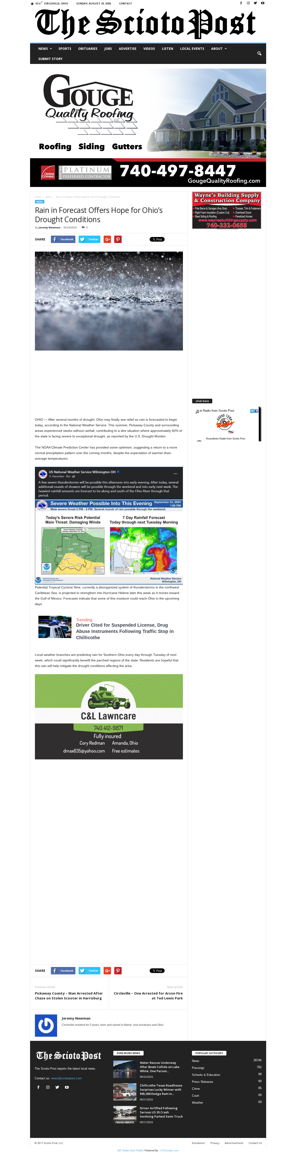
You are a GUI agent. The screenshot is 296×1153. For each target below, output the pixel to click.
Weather (197, 1102)
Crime (196, 1088)
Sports (65, 48)
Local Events (192, 48)
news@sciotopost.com (66, 1078)
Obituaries (87, 48)
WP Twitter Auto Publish (130, 1150)
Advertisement (234, 1143)
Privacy (214, 1143)
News (43, 48)
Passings (198, 1068)
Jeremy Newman (50, 227)
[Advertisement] (109, 384)
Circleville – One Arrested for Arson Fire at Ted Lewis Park (148, 995)
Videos (149, 48)
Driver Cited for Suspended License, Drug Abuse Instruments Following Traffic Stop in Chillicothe (125, 631)
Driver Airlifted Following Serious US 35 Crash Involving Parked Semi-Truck (161, 1112)
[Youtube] (262, 3)
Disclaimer (198, 1143)
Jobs (108, 48)
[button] (259, 54)
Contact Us (255, 1143)
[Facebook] (241, 3)
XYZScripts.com (169, 1150)
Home (38, 197)
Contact (125, 3)
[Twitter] (255, 3)
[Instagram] (248, 3)
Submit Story (50, 59)
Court (195, 1095)
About (217, 48)
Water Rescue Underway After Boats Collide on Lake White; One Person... (159, 1067)
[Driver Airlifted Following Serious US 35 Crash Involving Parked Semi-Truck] (124, 1114)
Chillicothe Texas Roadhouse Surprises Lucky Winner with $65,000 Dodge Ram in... (161, 1089)
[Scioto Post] (148, 25)
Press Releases (202, 1082)
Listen (167, 48)
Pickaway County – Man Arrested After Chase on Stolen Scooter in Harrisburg (69, 995)
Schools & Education (206, 1075)
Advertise (127, 48)
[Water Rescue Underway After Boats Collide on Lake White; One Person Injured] (124, 1069)
